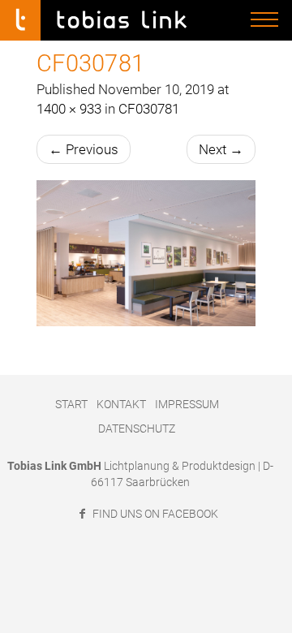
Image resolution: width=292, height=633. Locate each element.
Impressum (187, 404)
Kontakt (121, 404)
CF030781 (148, 109)
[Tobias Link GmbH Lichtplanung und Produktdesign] (101, 20)
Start (71, 404)
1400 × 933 (68, 109)
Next (221, 149)
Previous (83, 149)
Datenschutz (136, 428)
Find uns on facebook (153, 513)
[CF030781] (146, 253)
